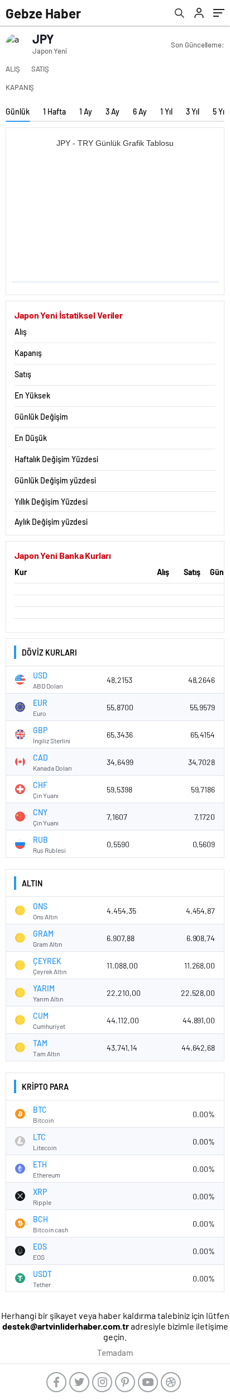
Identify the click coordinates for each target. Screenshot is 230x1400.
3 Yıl (192, 111)
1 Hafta (54, 111)
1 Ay (85, 111)
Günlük (18, 111)
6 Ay (140, 111)
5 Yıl (219, 111)
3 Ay (112, 111)
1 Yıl (166, 111)
